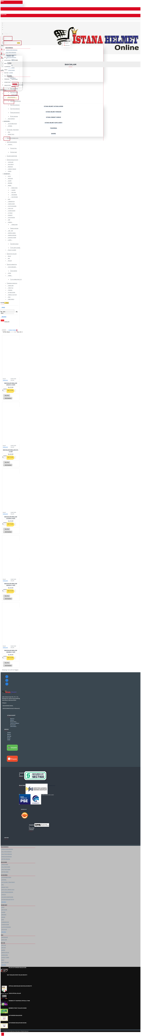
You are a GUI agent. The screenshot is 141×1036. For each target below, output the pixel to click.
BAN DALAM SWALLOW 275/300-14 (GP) (10, 517)
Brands (3, 316)
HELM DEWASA (4, 846)
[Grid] (3, 330)
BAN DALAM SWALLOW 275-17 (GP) (10, 450)
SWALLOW (5, 380)
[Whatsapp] (6, 684)
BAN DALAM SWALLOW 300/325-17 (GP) (10, 584)
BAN (2, 935)
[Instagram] (6, 680)
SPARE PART (4, 905)
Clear (7, 302)
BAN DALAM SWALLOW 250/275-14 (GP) (10, 383)
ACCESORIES (4, 875)
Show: (18, 332)
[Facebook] (6, 676)
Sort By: (4, 332)
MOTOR (3, 942)
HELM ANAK (4, 862)
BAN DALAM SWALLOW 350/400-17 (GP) (10, 651)
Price (3, 307)
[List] (5, 330)
